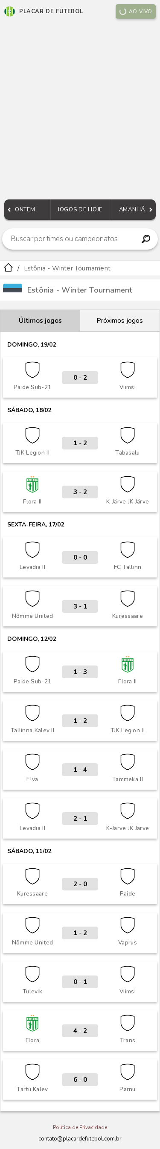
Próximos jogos (119, 320)
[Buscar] (146, 238)
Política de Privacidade (80, 1127)
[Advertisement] (80, 111)
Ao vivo (140, 11)
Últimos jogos (40, 320)
